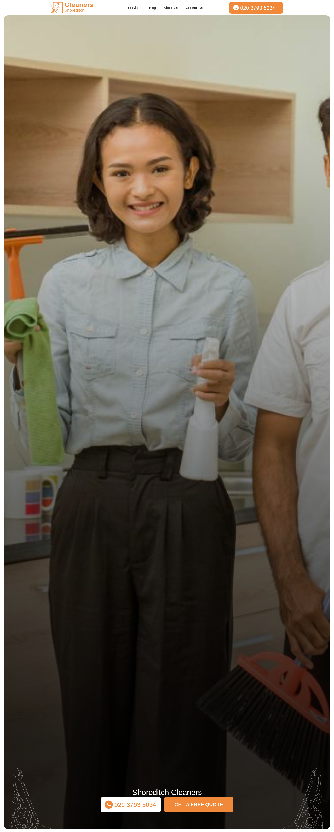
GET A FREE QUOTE (198, 804)
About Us (171, 8)
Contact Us (194, 8)
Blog (152, 8)
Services (134, 8)
